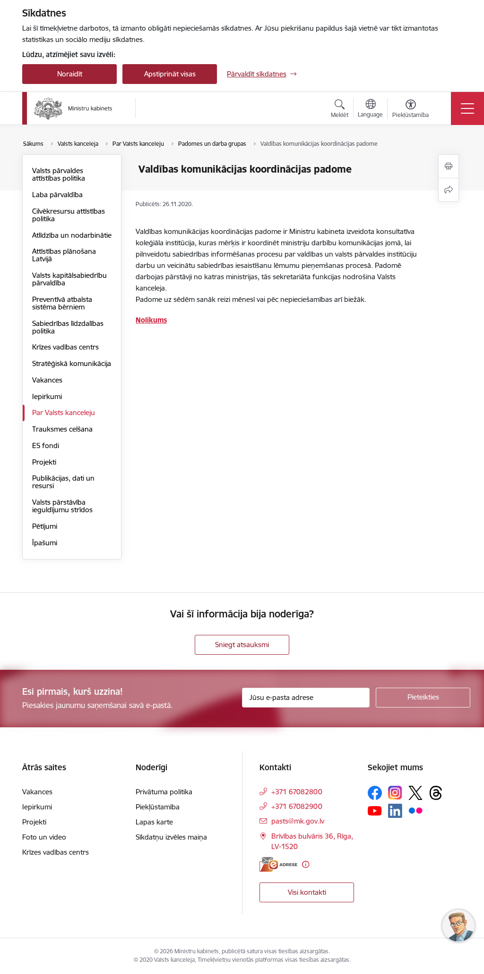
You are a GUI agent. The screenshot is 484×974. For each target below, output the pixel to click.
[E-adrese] (278, 864)
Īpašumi (44, 542)
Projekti (44, 462)
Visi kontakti (307, 892)
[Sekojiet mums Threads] (436, 793)
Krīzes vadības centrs (65, 346)
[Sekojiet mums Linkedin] (395, 811)
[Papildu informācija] (305, 864)
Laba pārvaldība (57, 194)
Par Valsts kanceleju (63, 412)
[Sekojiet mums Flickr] (415, 810)
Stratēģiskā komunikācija (71, 363)
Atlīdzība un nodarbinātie (72, 235)
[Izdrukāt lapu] (448, 166)
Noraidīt (69, 73)
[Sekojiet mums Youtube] (375, 810)
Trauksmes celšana (62, 429)
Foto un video (44, 836)
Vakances (47, 379)
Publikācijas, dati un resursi (63, 482)
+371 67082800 (296, 791)
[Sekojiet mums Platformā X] (415, 793)
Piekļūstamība (158, 806)
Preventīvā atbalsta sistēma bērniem (62, 303)
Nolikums (151, 320)
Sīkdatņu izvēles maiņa (171, 836)
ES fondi (45, 445)
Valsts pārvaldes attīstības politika (58, 174)
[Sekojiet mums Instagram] (395, 792)
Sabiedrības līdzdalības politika (68, 327)
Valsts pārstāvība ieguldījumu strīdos (62, 506)
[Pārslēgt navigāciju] (467, 108)
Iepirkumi (47, 396)
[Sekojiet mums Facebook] (375, 793)
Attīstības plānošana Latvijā (64, 255)
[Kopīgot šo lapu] (448, 189)
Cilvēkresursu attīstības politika (68, 215)
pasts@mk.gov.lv (297, 820)
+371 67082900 (296, 806)
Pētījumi (44, 526)
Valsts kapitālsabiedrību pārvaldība (69, 279)
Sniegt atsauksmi (242, 644)
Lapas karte (154, 821)
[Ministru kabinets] (73, 108)
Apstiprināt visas (170, 73)
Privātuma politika (164, 791)
